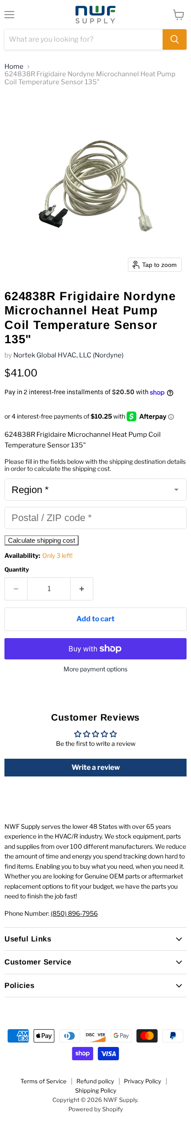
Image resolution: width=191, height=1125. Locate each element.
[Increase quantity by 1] (82, 588)
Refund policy (95, 1081)
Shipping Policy (95, 1090)
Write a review (96, 767)
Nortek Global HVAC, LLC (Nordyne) (68, 355)
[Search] (175, 39)
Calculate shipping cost (41, 540)
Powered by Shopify (95, 1109)
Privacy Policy (142, 1081)
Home (14, 67)
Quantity (16, 569)
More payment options (95, 669)
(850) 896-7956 (74, 913)
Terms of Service (43, 1081)
